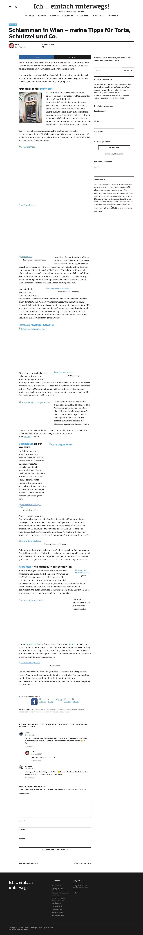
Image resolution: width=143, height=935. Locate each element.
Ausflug (109, 184)
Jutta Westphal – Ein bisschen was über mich (80, 886)
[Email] (75, 701)
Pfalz (121, 199)
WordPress (49, 928)
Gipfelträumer (56, 903)
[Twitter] (42, 701)
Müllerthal (129, 196)
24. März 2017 (30, 735)
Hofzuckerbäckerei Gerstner (36, 325)
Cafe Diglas (26, 444)
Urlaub (104, 204)
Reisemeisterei (57, 906)
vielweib (28, 766)
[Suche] (16, 7)
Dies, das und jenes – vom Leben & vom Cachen (60, 889)
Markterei (46, 89)
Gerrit (96, 96)
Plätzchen (97, 201)
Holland (98, 196)
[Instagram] (51, 701)
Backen (113, 185)
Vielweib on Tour (57, 909)
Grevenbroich (122, 193)
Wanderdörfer (98, 208)
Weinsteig (126, 208)
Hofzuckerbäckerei (75, 709)
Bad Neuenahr (120, 184)
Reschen (104, 201)
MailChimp (118, 154)
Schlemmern (58, 712)
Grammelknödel (33, 644)
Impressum (113, 15)
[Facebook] (34, 701)
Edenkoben (120, 190)
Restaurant (46, 712)
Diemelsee (107, 190)
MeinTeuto (122, 196)
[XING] (59, 701)
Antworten (30, 746)
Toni (27, 732)
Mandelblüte (114, 196)
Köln (108, 196)
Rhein (109, 201)
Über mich (29, 15)
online (27, 436)
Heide (131, 193)
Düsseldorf (114, 190)
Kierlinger (25, 567)
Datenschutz (98, 15)
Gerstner (51, 709)
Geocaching (67, 15)
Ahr (95, 184)
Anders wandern (57, 885)
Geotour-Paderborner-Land (110, 193)
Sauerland (123, 201)
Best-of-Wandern (103, 187)
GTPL (127, 193)
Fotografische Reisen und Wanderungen (60, 894)
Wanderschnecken (58, 912)
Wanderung (121, 208)
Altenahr (104, 184)
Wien (68, 712)
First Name (98, 121)
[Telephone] (67, 701)
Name (22, 821)
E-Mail (22, 829)
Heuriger (61, 709)
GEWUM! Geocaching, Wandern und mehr (59, 899)
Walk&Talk (110, 204)
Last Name (98, 131)
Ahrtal (99, 184)
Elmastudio (24, 930)
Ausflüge (54, 15)
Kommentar (24, 793)
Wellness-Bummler (58, 915)
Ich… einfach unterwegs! (71, 6)
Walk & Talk (82, 15)
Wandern (42, 15)
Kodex (75, 893)
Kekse (104, 196)
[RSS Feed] (97, 170)
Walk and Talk (125, 204)
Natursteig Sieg (100, 199)
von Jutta (20, 44)
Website (22, 838)
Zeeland (100, 211)
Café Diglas (40, 709)
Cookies (101, 190)
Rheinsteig (115, 201)
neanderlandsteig (113, 199)
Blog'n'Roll (114, 187)
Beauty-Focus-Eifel (102, 84)
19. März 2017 (20, 47)
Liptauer (71, 644)
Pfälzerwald (127, 199)
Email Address (100, 111)
